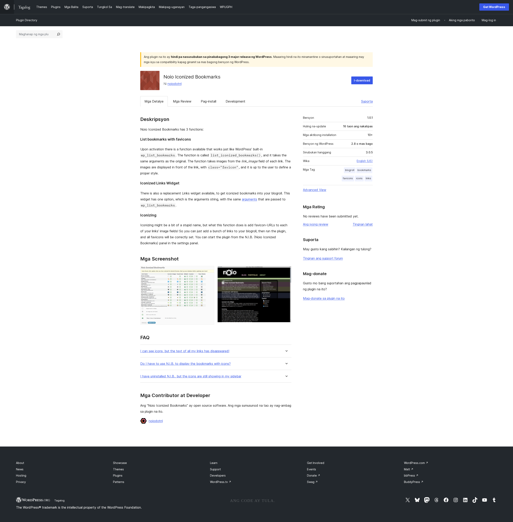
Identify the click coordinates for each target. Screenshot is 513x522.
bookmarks (364, 170)
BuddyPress (413, 482)
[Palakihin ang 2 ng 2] (286, 271)
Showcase (120, 463)
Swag (312, 482)
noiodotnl (175, 84)
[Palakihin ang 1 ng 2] (209, 271)
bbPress (411, 475)
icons (359, 178)
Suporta (367, 101)
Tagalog (59, 500)
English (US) (365, 161)
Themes (118, 469)
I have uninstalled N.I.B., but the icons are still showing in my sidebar (190, 376)
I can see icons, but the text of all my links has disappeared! (184, 351)
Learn (213, 463)
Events (311, 469)
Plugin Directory (26, 20)
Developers (218, 475)
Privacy (21, 482)
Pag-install (208, 101)
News (19, 469)
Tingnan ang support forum (323, 258)
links (368, 178)
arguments (249, 199)
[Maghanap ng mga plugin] (59, 34)
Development (235, 101)
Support (215, 469)
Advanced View (314, 190)
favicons (348, 178)
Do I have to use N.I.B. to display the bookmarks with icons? (185, 364)
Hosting (21, 475)
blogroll (349, 170)
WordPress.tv (220, 482)
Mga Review (182, 101)
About (20, 463)
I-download (362, 80)
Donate (313, 475)
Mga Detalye (154, 101)
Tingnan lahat (363, 224)
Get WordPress (494, 7)
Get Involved (315, 463)
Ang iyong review (315, 224)
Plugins (117, 475)
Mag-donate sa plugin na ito (324, 298)
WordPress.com (416, 463)
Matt (408, 469)
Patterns (118, 482)
